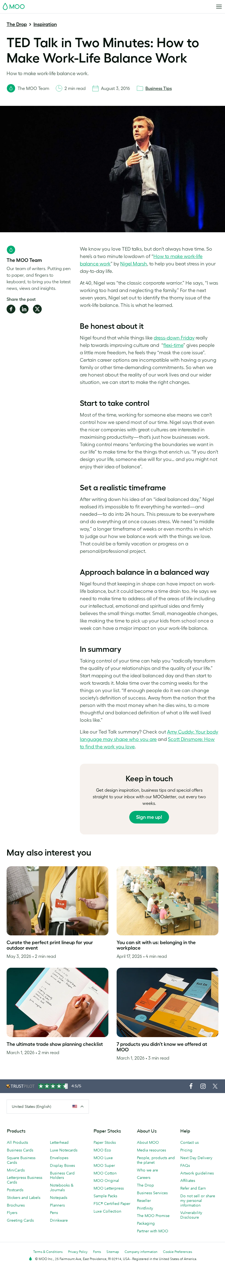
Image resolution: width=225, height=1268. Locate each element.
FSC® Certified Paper (112, 1203)
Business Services (152, 1192)
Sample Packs (105, 1195)
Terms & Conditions (48, 1252)
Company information (141, 1252)
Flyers (12, 1212)
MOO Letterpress (109, 1188)
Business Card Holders (62, 1175)
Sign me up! (149, 817)
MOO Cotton (105, 1173)
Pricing (186, 1150)
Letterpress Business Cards (24, 1180)
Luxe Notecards (63, 1150)
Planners (57, 1205)
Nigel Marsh (133, 264)
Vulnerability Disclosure (191, 1215)
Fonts (97, 1252)
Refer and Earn (193, 1188)
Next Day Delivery (196, 1157)
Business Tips (158, 88)
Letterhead (59, 1142)
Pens (54, 1212)
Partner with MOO (152, 1231)
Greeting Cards (20, 1220)
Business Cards (20, 1150)
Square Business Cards (21, 1160)
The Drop (17, 24)
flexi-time (173, 345)
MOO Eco (102, 1150)
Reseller (144, 1200)
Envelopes (59, 1157)
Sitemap (112, 1252)
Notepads (58, 1197)
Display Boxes (62, 1165)
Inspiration (45, 24)
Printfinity (145, 1208)
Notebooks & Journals (62, 1187)
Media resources (151, 1150)
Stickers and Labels (23, 1197)
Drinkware (59, 1220)
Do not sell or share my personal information (197, 1200)
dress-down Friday (174, 338)
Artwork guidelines (197, 1173)
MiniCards (16, 1170)
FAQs (185, 1165)
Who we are (147, 1170)
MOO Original (106, 1180)
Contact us (189, 1142)
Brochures (16, 1205)
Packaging (146, 1223)
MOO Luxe (103, 1157)
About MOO (148, 1142)
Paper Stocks (105, 1142)
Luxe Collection (107, 1211)
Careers (143, 1177)
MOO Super (104, 1165)
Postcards (15, 1189)
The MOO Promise (153, 1215)
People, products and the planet (156, 1160)
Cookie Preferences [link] (177, 1252)
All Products (17, 1142)
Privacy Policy (78, 1252)
